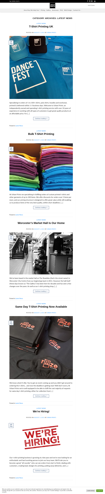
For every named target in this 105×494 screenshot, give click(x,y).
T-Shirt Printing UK (41, 26)
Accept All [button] (99, 490)
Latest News (41, 23)
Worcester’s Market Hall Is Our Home (41, 223)
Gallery (48, 10)
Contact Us (76, 10)
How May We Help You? (32, 10)
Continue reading (41, 118)
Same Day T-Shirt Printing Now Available (41, 306)
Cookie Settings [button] (90, 490)
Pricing (43, 10)
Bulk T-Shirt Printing (41, 133)
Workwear (55, 10)
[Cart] (95, 1)
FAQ (61, 10)
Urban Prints (51, 32)
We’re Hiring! (41, 411)
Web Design (68, 10)
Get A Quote (91, 5)
